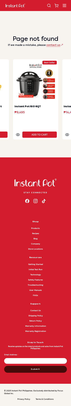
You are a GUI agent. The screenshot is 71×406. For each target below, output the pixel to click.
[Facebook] (27, 201)
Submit (35, 369)
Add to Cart (40, 134)
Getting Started (35, 264)
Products (35, 228)
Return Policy (35, 321)
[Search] (49, 5)
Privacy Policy (23, 399)
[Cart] (56, 5)
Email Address (11, 354)
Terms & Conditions (45, 399)
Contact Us (35, 310)
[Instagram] (35, 201)
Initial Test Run (35, 269)
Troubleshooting (35, 285)
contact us (53, 45)
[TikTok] (44, 201)
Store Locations (35, 249)
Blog (35, 238)
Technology (35, 274)
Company (35, 244)
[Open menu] (64, 5)
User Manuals (35, 290)
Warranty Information (35, 326)
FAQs (35, 295)
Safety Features (35, 280)
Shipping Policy (35, 315)
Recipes (35, 233)
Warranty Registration (35, 331)
